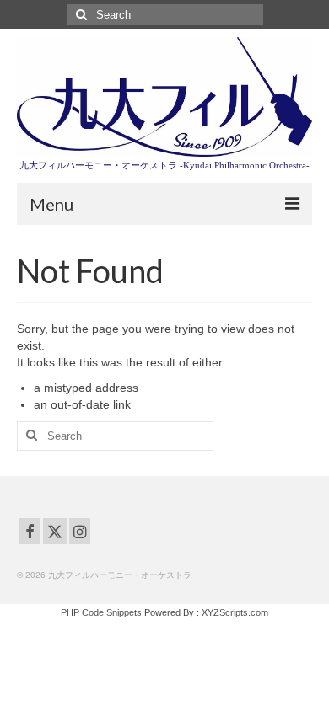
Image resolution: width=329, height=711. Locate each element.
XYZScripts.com (235, 612)
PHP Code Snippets (101, 612)
